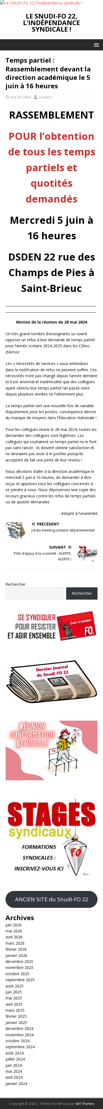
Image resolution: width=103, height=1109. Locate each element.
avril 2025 (14, 1004)
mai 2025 (13, 998)
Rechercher (15, 584)
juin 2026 (13, 924)
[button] (95, 45)
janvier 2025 (16, 1022)
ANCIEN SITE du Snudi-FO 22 (51, 899)
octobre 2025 (17, 973)
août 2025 (14, 986)
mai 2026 (13, 930)
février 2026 (16, 949)
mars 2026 (14, 943)
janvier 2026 (16, 955)
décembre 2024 (19, 1028)
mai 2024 (13, 1071)
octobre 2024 (17, 1040)
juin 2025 (13, 992)
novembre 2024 (19, 1034)
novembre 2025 (19, 967)
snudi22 (45, 97)
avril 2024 (14, 1077)
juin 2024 (13, 1065)
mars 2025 (14, 1010)
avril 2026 (14, 936)
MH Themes (85, 1103)
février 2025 (16, 1016)
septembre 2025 (20, 979)
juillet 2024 (15, 1059)
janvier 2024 (16, 1083)
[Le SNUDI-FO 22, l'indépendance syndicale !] (41, 2)
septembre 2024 (20, 1046)
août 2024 (14, 1053)
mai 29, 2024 (20, 97)
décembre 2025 (19, 961)
